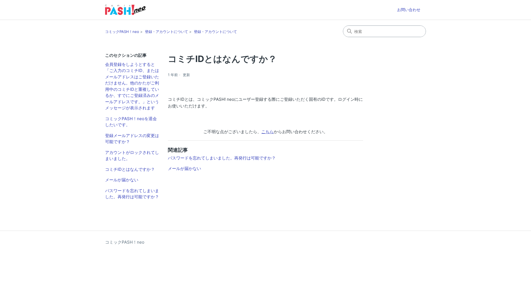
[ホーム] (125, 10)
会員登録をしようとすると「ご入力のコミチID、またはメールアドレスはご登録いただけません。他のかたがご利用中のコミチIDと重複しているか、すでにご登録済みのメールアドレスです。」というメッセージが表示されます (132, 86)
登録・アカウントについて (166, 31)
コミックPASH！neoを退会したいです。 (131, 122)
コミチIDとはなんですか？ (130, 169)
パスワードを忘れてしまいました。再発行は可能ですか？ (132, 194)
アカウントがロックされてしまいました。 (132, 155)
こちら (267, 131)
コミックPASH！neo (122, 31)
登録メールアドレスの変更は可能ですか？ (132, 139)
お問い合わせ (408, 9)
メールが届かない (121, 179)
